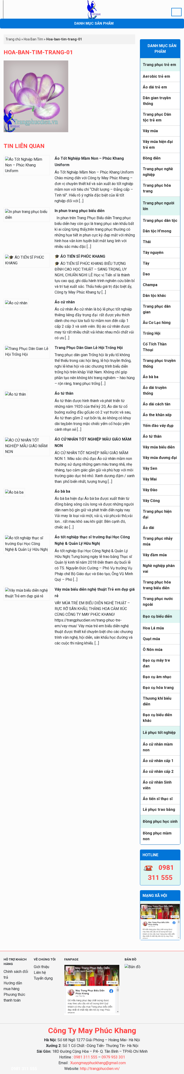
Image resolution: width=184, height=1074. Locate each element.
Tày (146, 263)
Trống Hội (151, 333)
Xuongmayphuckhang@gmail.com (98, 1063)
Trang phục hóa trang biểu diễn (157, 585)
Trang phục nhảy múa (157, 541)
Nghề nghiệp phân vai (159, 568)
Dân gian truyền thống (157, 101)
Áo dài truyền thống (155, 390)
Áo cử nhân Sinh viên (157, 785)
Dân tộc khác (154, 295)
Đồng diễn (152, 158)
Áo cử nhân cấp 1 (158, 760)
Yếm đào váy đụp (158, 425)
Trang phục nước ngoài (158, 601)
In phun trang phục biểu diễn (79, 210)
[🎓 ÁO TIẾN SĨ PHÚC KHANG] (27, 260)
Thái (147, 242)
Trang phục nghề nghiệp (158, 172)
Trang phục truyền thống (159, 363)
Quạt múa (151, 639)
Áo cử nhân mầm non (158, 747)
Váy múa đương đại (160, 457)
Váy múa (150, 131)
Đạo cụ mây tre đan (156, 663)
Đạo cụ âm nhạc (157, 677)
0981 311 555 (85, 1057)
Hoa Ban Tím (33, 39)
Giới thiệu (41, 967)
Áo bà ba (150, 377)
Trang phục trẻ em (159, 64)
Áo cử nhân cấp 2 (158, 771)
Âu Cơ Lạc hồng (157, 322)
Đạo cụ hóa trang (158, 687)
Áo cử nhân (65, 302)
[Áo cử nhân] (16, 302)
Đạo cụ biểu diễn (157, 616)
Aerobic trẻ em (156, 76)
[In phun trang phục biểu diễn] (27, 214)
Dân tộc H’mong (157, 231)
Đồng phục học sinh (160, 821)
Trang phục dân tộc (160, 220)
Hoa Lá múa (153, 628)
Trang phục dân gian (157, 309)
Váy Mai (150, 479)
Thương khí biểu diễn (157, 701)
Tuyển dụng (43, 978)
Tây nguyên (153, 252)
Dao (146, 274)
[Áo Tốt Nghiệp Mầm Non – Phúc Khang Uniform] (27, 165)
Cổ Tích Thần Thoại (155, 347)
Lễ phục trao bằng (159, 809)
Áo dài (148, 527)
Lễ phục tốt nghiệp (159, 732)
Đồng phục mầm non (157, 836)
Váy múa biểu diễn (159, 447)
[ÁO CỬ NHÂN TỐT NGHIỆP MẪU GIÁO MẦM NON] (27, 445)
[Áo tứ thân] (15, 394)
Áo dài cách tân (156, 404)
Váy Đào (150, 490)
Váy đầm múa (155, 555)
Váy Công (151, 500)
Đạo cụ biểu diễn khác (157, 718)
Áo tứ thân (152, 436)
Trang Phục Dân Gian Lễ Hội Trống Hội (89, 347)
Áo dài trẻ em (155, 87)
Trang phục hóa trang (157, 188)
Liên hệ (40, 972)
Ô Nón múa (152, 649)
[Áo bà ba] (14, 492)
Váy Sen (150, 468)
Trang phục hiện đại (157, 514)
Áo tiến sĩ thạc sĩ (157, 798)
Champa (150, 285)
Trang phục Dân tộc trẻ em (157, 117)
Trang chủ (13, 39)
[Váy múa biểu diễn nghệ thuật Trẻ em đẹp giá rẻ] (27, 593)
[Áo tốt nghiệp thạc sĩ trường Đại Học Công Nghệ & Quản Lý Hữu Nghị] (27, 543)
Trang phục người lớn (158, 206)
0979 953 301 (113, 1057)
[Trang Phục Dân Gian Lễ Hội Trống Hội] (27, 351)
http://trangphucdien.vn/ (100, 1068)
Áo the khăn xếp (157, 415)
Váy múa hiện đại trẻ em (158, 144)
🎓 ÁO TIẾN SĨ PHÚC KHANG (80, 256)
